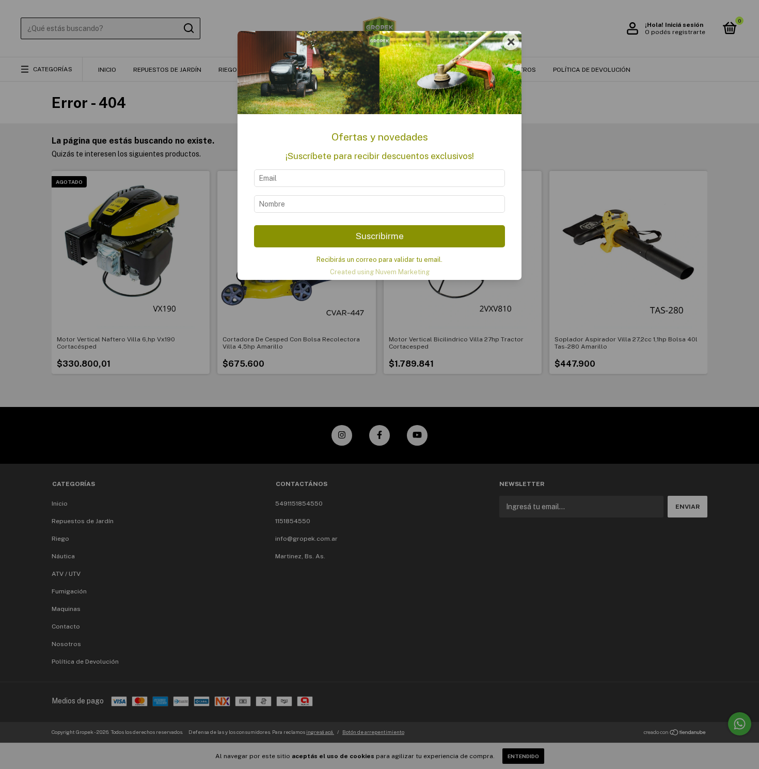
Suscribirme (380, 236)
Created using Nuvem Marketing (380, 272)
